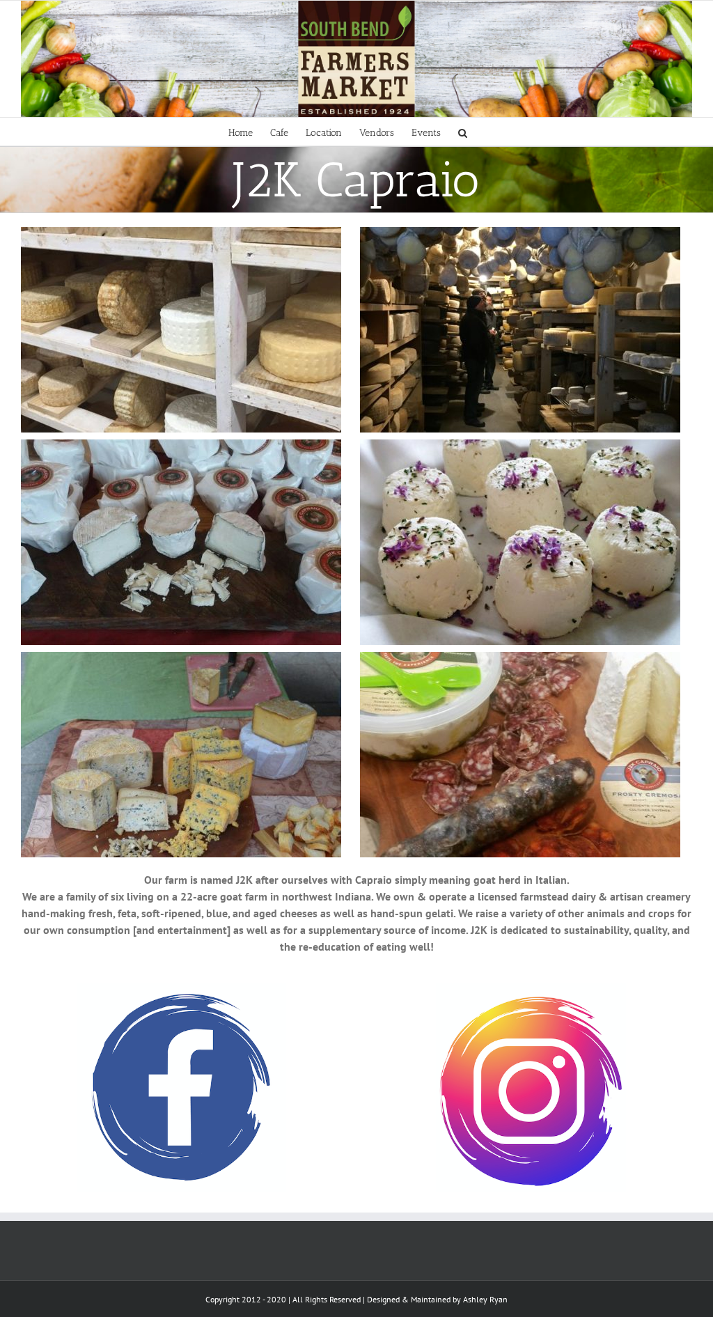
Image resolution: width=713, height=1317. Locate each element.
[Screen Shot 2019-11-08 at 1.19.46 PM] (531, 991)
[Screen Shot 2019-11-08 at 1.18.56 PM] (181, 991)
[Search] (462, 132)
